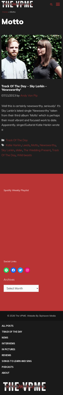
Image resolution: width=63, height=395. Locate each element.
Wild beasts (24, 155)
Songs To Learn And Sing (17, 361)
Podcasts (7, 367)
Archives (9, 279)
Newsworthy (48, 145)
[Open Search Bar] (51, 4)
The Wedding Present (37, 150)
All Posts (7, 325)
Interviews (8, 343)
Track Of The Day (17, 140)
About (6, 372)
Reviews (6, 355)
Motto (34, 145)
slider (19, 150)
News (5, 337)
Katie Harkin (13, 145)
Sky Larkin (7, 150)
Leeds (26, 145)
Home (5, 12)
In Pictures (8, 349)
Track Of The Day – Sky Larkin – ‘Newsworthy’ (24, 88)
